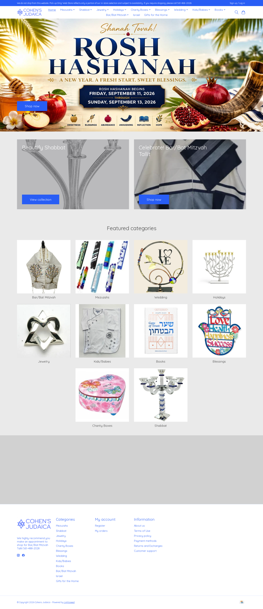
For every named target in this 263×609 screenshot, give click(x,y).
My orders (101, 531)
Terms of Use (142, 531)
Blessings (219, 361)
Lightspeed (69, 602)
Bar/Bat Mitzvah (44, 297)
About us (139, 525)
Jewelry (44, 361)
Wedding (160, 297)
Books (160, 361)
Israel (136, 15)
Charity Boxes (102, 425)
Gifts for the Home (156, 15)
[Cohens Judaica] (29, 12)
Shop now (32, 106)
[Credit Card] (242, 602)
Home (52, 9)
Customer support (145, 551)
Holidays (219, 297)
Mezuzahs (102, 297)
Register (100, 525)
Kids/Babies (102, 361)
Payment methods (145, 541)
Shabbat (161, 425)
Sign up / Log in (237, 3)
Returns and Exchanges (148, 546)
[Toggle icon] (236, 12)
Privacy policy (142, 536)
